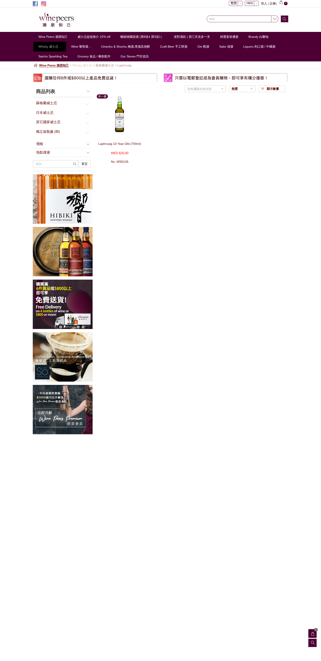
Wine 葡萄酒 (80, 46)
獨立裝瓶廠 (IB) (48, 131)
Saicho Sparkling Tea (52, 56)
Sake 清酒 (226, 46)
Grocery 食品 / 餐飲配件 (94, 56)
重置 (84, 164)
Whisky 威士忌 (48, 46)
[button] (205, 89)
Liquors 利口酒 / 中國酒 (259, 46)
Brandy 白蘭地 (258, 36)
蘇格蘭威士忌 (46, 103)
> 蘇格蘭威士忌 (103, 65)
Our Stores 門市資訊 (135, 56)
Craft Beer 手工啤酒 (173, 46)
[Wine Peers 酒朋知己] (62, 19)
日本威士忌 (45, 112)
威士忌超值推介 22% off (94, 36)
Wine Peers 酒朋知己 (52, 36)
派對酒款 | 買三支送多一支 (192, 36)
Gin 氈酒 (203, 46)
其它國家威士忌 (48, 122)
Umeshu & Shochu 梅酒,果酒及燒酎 (125, 46)
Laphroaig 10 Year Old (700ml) (119, 143)
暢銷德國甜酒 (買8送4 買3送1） (142, 36)
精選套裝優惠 (229, 36)
